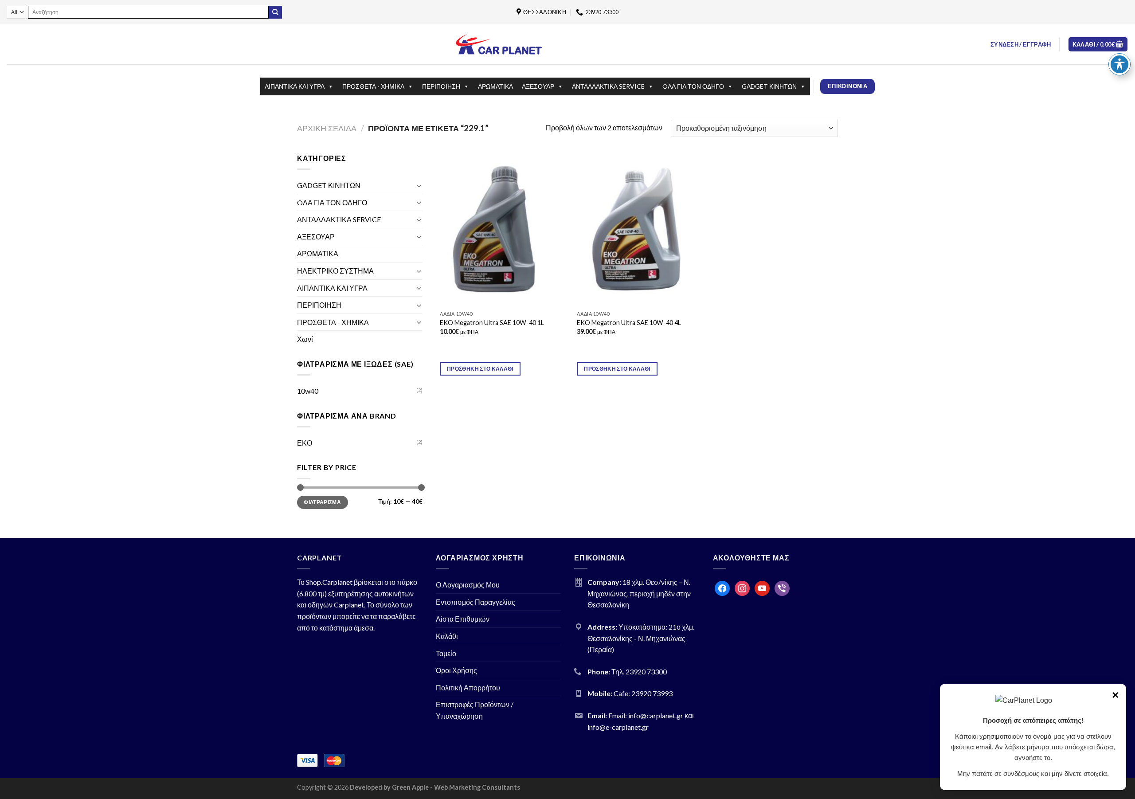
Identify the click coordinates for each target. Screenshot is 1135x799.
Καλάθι (447, 636)
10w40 (307, 391)
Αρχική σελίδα (326, 128)
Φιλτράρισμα (322, 502)
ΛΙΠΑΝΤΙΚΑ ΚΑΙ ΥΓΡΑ (295, 86)
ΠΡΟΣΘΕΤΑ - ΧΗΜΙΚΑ (373, 86)
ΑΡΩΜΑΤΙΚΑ (495, 86)
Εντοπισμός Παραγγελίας (475, 602)
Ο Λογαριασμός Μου (468, 584)
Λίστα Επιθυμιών (462, 619)
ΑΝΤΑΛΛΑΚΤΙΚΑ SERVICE (608, 86)
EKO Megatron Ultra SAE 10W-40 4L (629, 322)
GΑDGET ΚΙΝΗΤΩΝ (769, 86)
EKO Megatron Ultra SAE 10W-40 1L (492, 322)
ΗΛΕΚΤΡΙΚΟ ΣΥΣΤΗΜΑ (335, 270)
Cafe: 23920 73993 (643, 693)
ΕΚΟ (304, 443)
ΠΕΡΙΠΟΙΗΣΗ (441, 86)
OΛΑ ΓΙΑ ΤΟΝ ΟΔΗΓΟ (693, 86)
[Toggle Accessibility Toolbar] (1119, 64)
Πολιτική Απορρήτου (468, 687)
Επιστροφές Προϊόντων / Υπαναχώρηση (474, 710)
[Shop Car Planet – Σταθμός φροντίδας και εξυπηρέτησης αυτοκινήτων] (498, 44)
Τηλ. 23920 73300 (639, 671)
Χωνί (305, 339)
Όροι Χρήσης (456, 670)
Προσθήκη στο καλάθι (480, 369)
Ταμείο (446, 653)
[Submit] (275, 12)
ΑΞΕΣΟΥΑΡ (538, 86)
